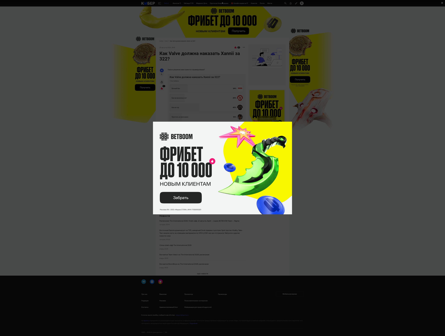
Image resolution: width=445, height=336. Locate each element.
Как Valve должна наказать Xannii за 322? (182, 41)
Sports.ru (147, 321)
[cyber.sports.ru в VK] (152, 282)
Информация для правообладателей (197, 307)
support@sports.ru (182, 315)
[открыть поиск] (285, 3)
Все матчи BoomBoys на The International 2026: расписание (184, 264)
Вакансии (163, 294)
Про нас (144, 294)
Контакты (144, 307)
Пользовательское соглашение (196, 301)
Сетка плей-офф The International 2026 (175, 245)
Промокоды (222, 294)
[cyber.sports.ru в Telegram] (144, 282)
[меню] (159, 3)
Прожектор (188, 294)
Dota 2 (166, 41)
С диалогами (237, 146)
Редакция (144, 301)
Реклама (162, 301)
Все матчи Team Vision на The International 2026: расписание (184, 254)
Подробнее (193, 323)
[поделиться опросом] (161, 82)
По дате (163, 146)
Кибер (161, 41)
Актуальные (187, 146)
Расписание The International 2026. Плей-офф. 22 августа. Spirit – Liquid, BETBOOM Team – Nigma (199, 221)
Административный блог (168, 307)
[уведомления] (290, 3)
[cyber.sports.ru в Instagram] (161, 282)
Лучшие (175, 146)
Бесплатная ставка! (175, 165)
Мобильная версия (290, 294)
